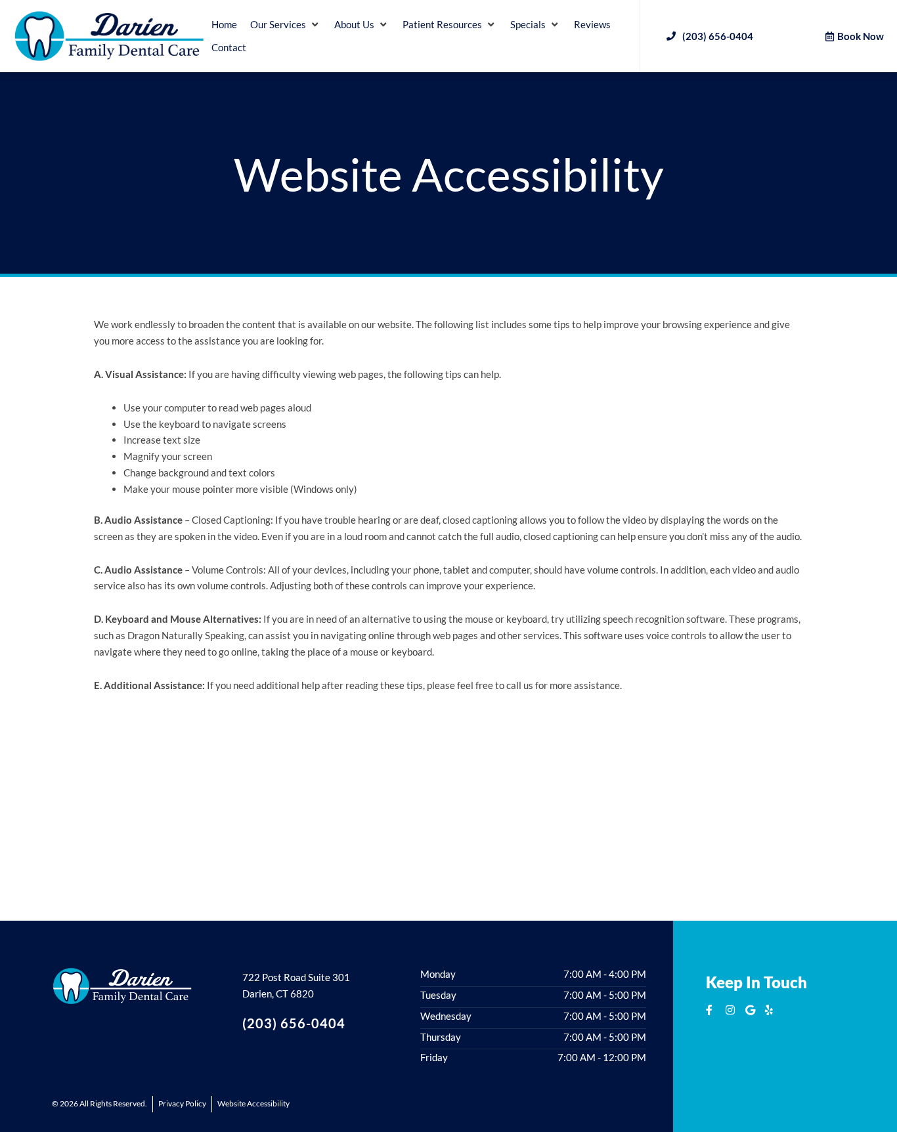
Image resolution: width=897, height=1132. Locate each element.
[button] (286, 24)
